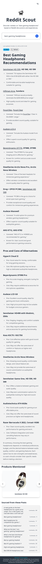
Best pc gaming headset (20, 540)
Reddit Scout (21, 20)
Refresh (15, 49)
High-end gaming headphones (20, 547)
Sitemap (16, 558)
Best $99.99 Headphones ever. (20, 550)
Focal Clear (18, 110)
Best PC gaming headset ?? (20, 544)
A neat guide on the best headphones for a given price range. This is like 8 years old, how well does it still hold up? (20, 510)
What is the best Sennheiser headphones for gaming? (20, 536)
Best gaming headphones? (20, 517)
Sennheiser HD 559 (11, 69)
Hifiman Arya (9, 91)
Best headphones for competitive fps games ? (20, 521)
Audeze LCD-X (9, 129)
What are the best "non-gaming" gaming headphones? (20, 530)
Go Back (6, 49)
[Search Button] (36, 36)
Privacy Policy (24, 558)
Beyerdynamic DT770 (12, 148)
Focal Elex (7, 110)
